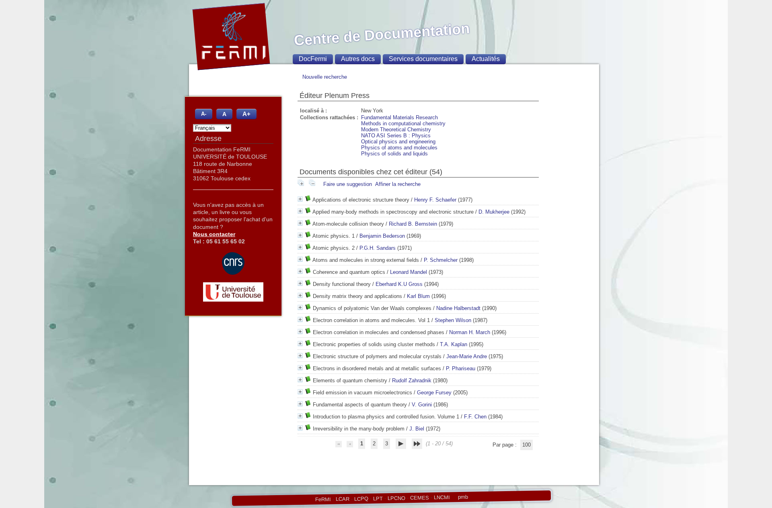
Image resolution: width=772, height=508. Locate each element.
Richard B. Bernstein (413, 224)
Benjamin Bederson (382, 236)
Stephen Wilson (453, 320)
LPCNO (396, 498)
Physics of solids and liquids (394, 154)
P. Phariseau (460, 368)
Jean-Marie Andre (466, 356)
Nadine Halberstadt (458, 308)
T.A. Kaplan (453, 344)
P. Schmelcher (441, 260)
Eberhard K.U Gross (399, 284)
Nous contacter (214, 234)
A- (203, 114)
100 (526, 445)
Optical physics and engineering (398, 142)
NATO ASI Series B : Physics (396, 136)
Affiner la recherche (398, 184)
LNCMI (441, 497)
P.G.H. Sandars (377, 248)
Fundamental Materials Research (399, 117)
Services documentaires (423, 58)
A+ (246, 113)
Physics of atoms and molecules (399, 148)
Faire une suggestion (347, 184)
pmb (463, 497)
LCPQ (361, 499)
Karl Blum (418, 296)
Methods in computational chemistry (403, 123)
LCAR (342, 499)
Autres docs (358, 58)
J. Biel (416, 429)
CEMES (419, 497)
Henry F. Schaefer (435, 200)
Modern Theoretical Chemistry (396, 129)
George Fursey (434, 393)
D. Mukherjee (493, 212)
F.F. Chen (475, 417)
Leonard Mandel (408, 272)
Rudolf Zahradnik (411, 380)
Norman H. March (469, 332)
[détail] (300, 199)
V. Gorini (422, 405)
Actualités (486, 58)
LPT (377, 498)
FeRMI (323, 499)
